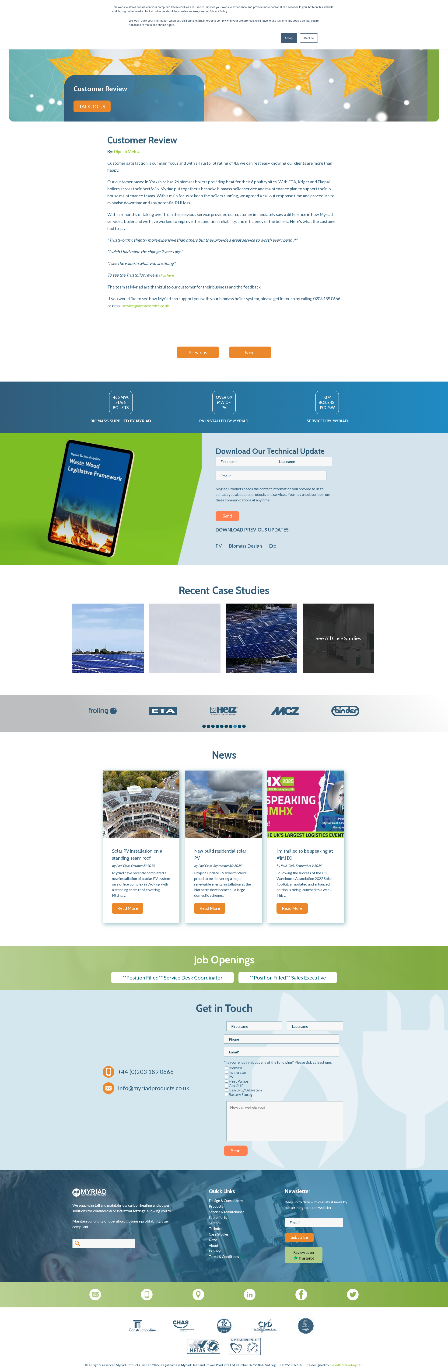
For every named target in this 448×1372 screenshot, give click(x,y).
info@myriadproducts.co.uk (153, 1087)
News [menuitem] (213, 1240)
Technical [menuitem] (216, 1228)
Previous (198, 352)
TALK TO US (92, 106)
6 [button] (226, 726)
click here (166, 275)
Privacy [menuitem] (215, 1251)
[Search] (77, 1243)
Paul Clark (123, 866)
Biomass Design (245, 546)
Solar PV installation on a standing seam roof (137, 854)
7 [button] (230, 726)
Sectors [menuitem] (215, 1223)
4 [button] (217, 726)
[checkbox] (284, 1081)
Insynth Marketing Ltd (346, 1365)
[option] (102, 711)
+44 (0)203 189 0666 (146, 1071)
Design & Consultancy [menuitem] (226, 1200)
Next (250, 352)
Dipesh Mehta (127, 151)
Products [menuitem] (216, 1206)
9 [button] (239, 726)
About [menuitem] (213, 1245)
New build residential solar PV (220, 854)
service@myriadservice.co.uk (145, 305)
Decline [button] (309, 38)
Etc (272, 546)
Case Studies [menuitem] (219, 1234)
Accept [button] (289, 38)
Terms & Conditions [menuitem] (224, 1256)
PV (219, 546)
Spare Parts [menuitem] (218, 1217)
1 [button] (204, 726)
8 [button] (235, 726)
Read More (127, 908)
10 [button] (244, 726)
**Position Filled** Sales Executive (288, 977)
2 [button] (208, 726)
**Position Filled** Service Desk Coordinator (172, 977)
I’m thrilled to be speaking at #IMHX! (304, 854)
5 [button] (222, 726)
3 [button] (213, 726)
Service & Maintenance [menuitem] (226, 1212)
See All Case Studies (338, 638)
